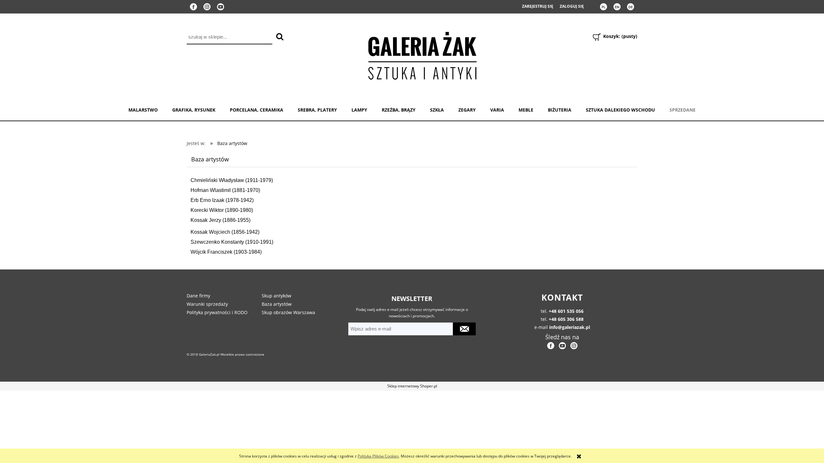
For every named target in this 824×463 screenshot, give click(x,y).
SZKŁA (437, 110)
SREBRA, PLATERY (317, 110)
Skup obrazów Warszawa (288, 312)
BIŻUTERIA (559, 110)
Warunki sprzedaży (207, 304)
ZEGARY (467, 110)
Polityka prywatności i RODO (217, 312)
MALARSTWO (143, 110)
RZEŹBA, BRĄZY (399, 110)
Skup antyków (276, 296)
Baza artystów (277, 304)
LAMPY (359, 110)
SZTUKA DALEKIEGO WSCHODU (620, 110)
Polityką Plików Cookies (378, 456)
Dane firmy (198, 296)
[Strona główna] (422, 54)
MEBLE (526, 110)
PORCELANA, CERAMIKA (256, 110)
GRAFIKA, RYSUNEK (193, 110)
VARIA (497, 110)
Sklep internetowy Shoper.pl (412, 386)
